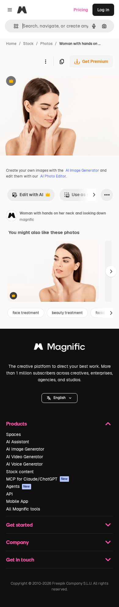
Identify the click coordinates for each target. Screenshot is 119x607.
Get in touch (20, 559)
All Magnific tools (23, 509)
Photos (46, 43)
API (9, 494)
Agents (18, 486)
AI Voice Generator (24, 464)
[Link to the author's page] (11, 216)
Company (17, 542)
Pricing (81, 10)
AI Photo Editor (53, 176)
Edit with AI (27, 196)
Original (39, 82)
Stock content (20, 471)
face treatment (26, 312)
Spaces (13, 434)
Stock (28, 43)
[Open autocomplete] (13, 26)
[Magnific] (59, 348)
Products (16, 423)
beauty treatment (67, 312)
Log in (103, 10)
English (59, 397)
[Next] (93, 195)
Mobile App (17, 501)
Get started (19, 524)
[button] (59, 398)
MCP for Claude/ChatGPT (37, 479)
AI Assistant (17, 441)
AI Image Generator (82, 170)
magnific (27, 219)
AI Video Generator (24, 456)
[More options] (45, 61)
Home (11, 43)
